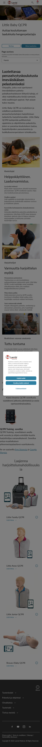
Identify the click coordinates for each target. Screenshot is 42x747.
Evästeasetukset (21, 388)
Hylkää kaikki (21, 378)
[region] (21, 373)
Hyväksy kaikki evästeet (21, 383)
